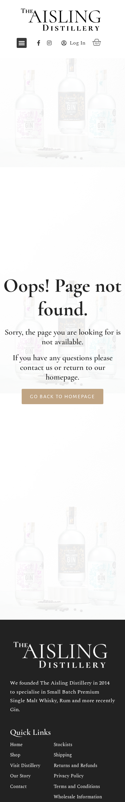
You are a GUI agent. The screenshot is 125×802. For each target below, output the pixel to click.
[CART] (97, 42)
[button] (22, 43)
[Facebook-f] (38, 43)
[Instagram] (49, 43)
